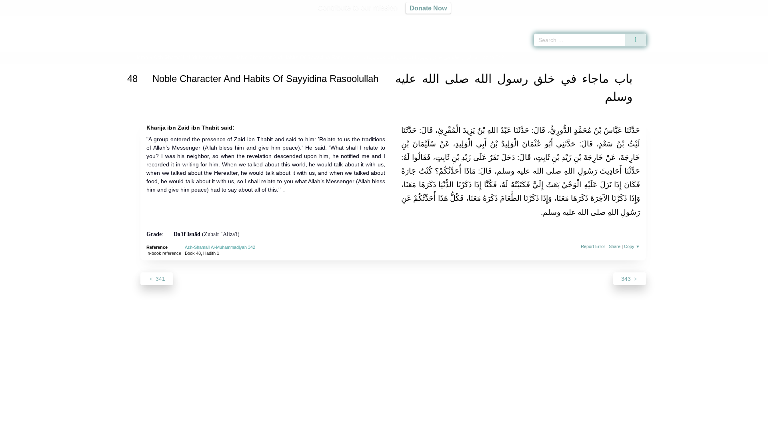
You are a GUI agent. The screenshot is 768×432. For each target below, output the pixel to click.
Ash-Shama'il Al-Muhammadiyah (191, 57)
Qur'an (668, 20)
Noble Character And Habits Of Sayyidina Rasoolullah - (353, 57)
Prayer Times (720, 20)
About (299, 424)
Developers (377, 424)
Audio (748, 20)
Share (614, 246)
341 (159, 279)
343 (626, 279)
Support (345, 424)
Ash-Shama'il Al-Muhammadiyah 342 (220, 247)
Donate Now (428, 8)
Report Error (593, 246)
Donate (436, 424)
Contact (410, 424)
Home (141, 57)
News (321, 424)
